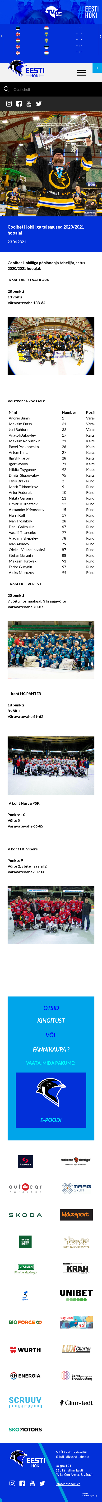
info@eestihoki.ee (68, 1484)
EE (97, 68)
